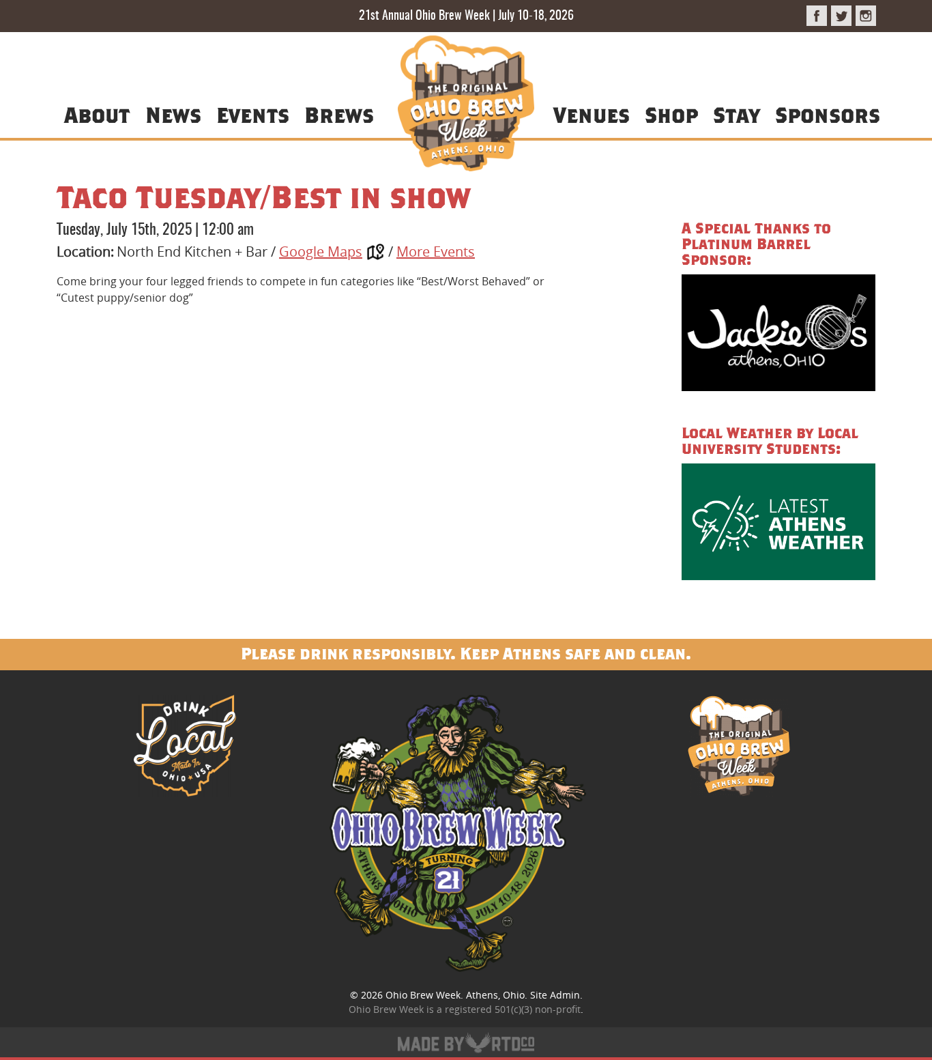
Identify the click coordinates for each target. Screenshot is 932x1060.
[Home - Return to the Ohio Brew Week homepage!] (466, 105)
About (97, 114)
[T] (841, 15)
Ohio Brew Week (423, 994)
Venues (591, 114)
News (173, 114)
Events (252, 114)
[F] (816, 15)
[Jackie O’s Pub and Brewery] (778, 334)
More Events (435, 251)
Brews (339, 114)
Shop (671, 114)
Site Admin (555, 994)
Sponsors (827, 114)
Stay (736, 114)
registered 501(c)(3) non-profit (513, 1009)
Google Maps (320, 251)
